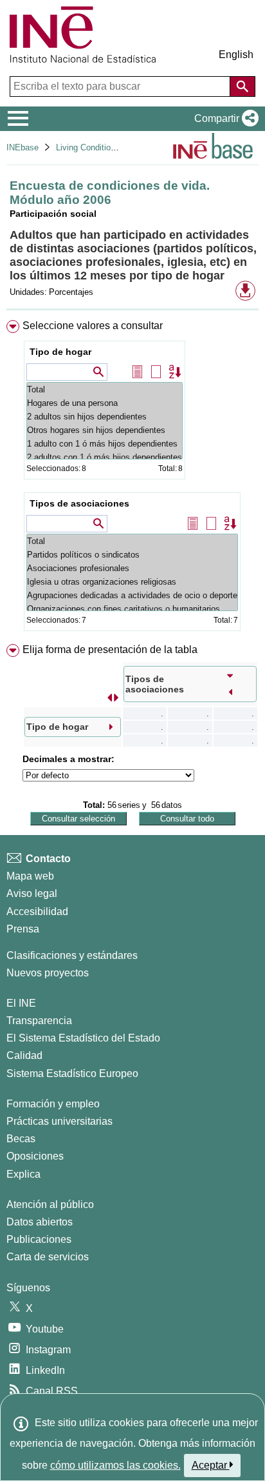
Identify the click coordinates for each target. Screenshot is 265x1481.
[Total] (104, 389)
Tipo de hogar (60, 352)
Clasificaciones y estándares (72, 955)
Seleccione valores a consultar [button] (93, 325)
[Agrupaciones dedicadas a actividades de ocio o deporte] (132, 595)
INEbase (22, 147)
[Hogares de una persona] (104, 403)
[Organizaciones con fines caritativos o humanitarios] (132, 609)
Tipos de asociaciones (79, 503)
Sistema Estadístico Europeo (72, 1073)
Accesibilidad (37, 911)
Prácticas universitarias (59, 1121)
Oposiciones (35, 1156)
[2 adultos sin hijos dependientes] (104, 416)
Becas (20, 1138)
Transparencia (39, 1020)
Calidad (24, 1055)
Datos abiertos (39, 1221)
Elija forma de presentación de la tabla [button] (110, 649)
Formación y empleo (53, 1103)
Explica (23, 1174)
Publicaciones (38, 1239)
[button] (224, 118)
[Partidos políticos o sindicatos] (132, 554)
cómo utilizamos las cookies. (115, 1465)
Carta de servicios (47, 1256)
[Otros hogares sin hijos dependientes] (104, 430)
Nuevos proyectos (47, 972)
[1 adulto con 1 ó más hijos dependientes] (104, 443)
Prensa (22, 928)
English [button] (236, 54)
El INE (21, 1003)
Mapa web (30, 876)
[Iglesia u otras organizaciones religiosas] (132, 582)
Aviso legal (31, 893)
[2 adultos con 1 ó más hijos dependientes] (104, 457)
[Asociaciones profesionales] (132, 568)
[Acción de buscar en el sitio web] (242, 86)
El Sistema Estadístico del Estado (83, 1038)
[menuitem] (132, 478)
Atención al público (50, 1204)
